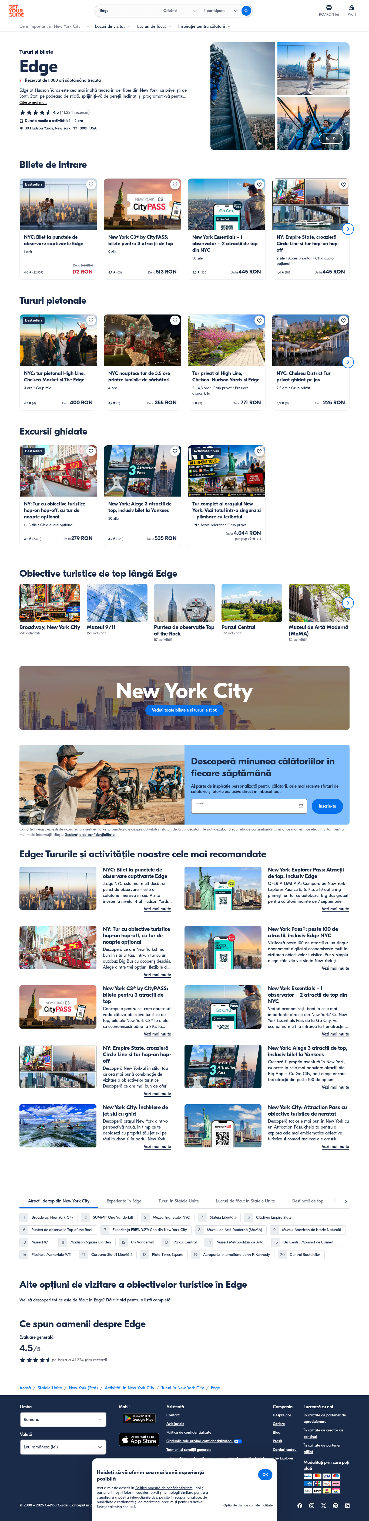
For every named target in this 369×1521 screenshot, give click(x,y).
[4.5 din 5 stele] (35, 112)
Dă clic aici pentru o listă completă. (139, 1300)
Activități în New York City (129, 1388)
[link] (58, 229)
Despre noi (282, 1415)
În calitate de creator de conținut (323, 1433)
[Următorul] (348, 229)
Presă (277, 1441)
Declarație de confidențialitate (90, 834)
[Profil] (351, 7)
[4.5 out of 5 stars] (35, 1359)
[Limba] (329, 7)
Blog (276, 1432)
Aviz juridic (175, 1423)
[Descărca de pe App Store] (139, 1440)
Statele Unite (50, 1388)
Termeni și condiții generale (188, 1449)
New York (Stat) (83, 1388)
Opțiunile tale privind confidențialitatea (199, 1441)
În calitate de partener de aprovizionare (325, 1418)
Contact (173, 1415)
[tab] (58, 1201)
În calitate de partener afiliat (322, 1448)
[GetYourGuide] (16, 10)
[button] (58, 229)
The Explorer (283, 1458)
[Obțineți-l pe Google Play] (139, 1419)
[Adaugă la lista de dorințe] (91, 184)
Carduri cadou (285, 1449)
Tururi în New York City (182, 1388)
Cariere (279, 1423)
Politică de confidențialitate (188, 1432)
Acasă (25, 1388)
